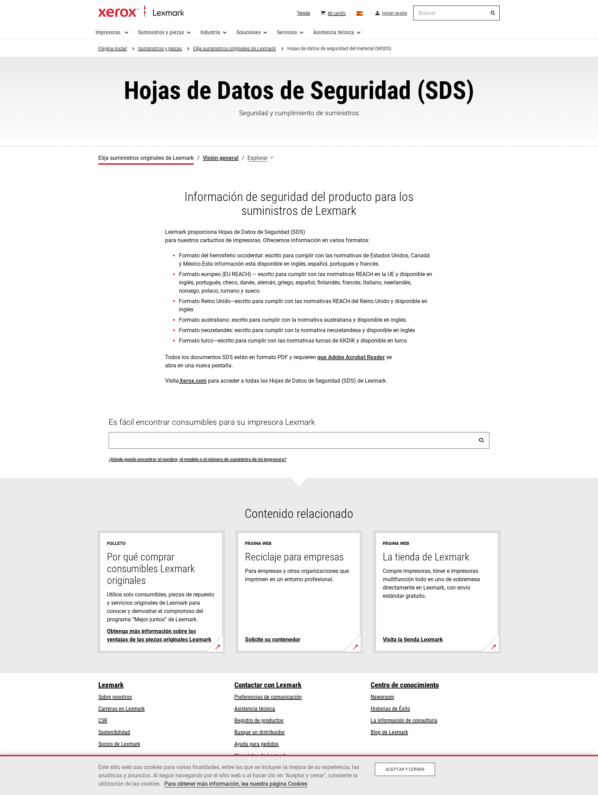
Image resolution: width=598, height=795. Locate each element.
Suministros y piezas (161, 32)
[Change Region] (360, 13)
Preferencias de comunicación (268, 697)
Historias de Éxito (390, 708)
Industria (210, 32)
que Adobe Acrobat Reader (351, 357)
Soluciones (248, 32)
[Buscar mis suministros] (481, 440)
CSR (102, 720)
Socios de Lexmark (119, 744)
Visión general (220, 158)
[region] (299, 775)
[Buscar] (493, 13)
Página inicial (141, 11)
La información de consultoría (404, 720)
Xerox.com (193, 380)
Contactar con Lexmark (267, 685)
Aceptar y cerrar (405, 769)
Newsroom (382, 697)
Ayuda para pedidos (256, 744)
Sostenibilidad (114, 732)
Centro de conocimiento (405, 685)
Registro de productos (258, 720)
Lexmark (111, 685)
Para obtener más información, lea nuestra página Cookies (235, 783)
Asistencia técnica (333, 32)
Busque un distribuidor (259, 732)
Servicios (287, 32)
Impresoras (109, 32)
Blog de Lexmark (389, 732)
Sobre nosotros (115, 697)
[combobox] (456, 13)
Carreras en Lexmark (121, 708)
